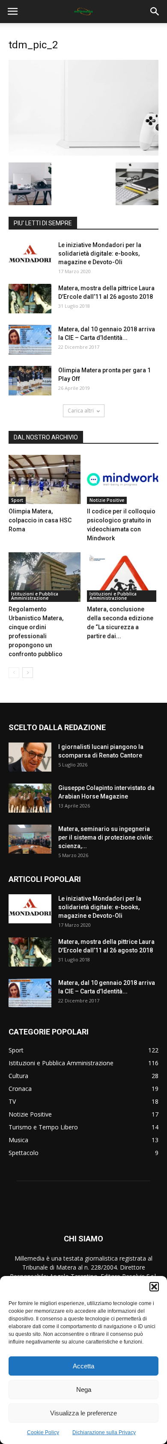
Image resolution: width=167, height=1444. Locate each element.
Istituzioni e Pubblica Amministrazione (34, 596)
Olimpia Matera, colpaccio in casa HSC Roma (40, 520)
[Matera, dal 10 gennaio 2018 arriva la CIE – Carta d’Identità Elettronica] (30, 339)
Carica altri (81, 410)
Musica (18, 1140)
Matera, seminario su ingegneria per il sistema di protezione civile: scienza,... (105, 837)
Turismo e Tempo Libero (43, 1127)
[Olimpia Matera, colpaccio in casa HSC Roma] (45, 479)
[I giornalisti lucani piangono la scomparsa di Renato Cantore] (30, 757)
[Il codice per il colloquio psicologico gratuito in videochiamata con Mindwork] (123, 479)
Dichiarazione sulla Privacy (104, 1432)
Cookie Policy (43, 1432)
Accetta (83, 1366)
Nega (83, 1389)
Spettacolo (24, 1153)
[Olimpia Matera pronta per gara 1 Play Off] (30, 380)
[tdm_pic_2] (83, 153)
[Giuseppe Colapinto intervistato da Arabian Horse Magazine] (30, 798)
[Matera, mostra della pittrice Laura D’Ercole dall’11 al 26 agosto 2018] (30, 298)
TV (12, 1101)
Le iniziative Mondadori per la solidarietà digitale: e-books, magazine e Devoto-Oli (99, 253)
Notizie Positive (106, 500)
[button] (154, 1286)
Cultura (18, 1076)
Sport (17, 500)
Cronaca (20, 1088)
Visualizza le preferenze (83, 1413)
